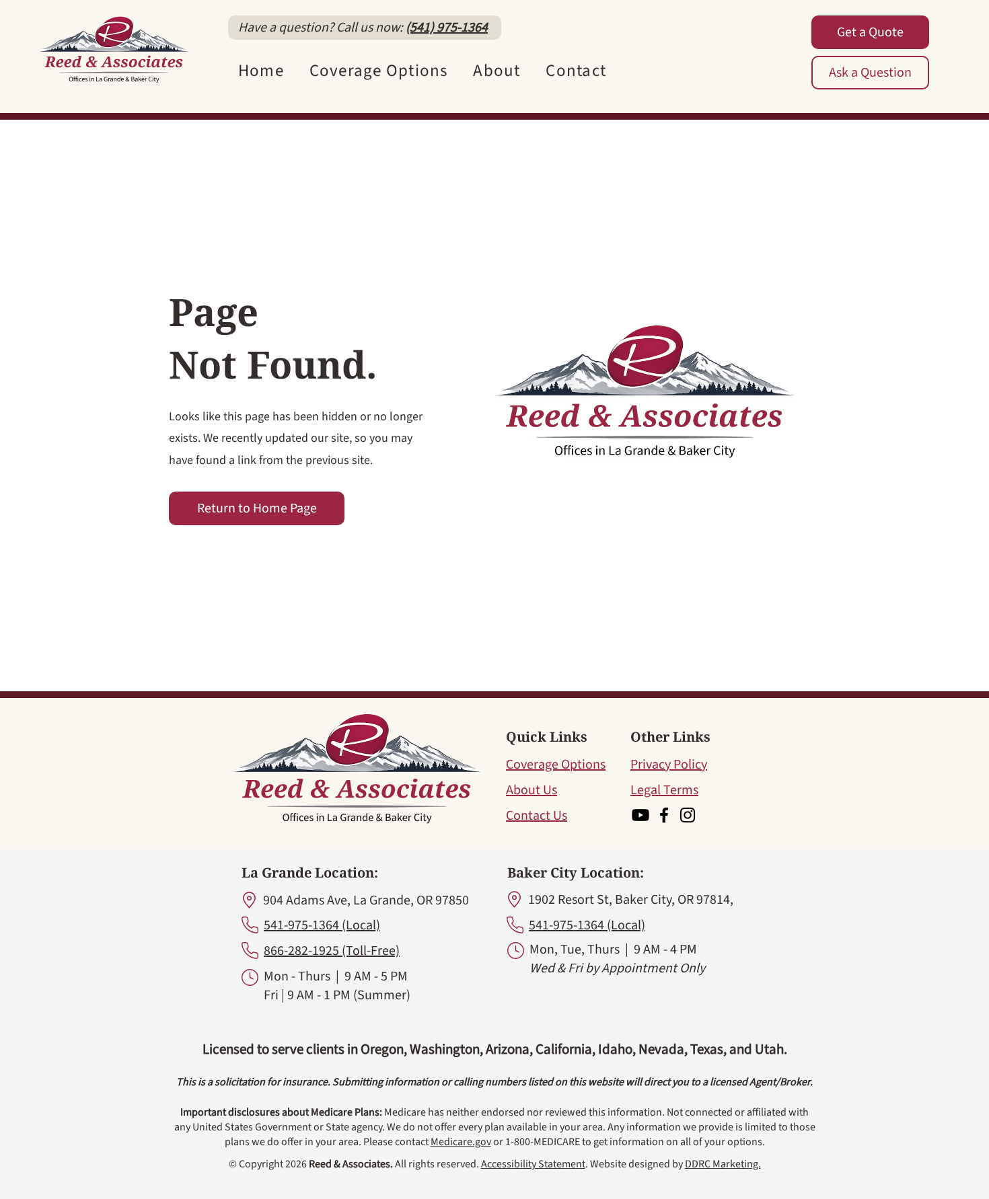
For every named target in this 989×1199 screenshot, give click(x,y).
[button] (378, 70)
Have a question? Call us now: (322, 27)
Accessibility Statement (533, 1164)
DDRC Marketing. (723, 1164)
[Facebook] (664, 815)
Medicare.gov (461, 1141)
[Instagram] (687, 815)
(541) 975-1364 (447, 27)
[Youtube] (640, 815)
